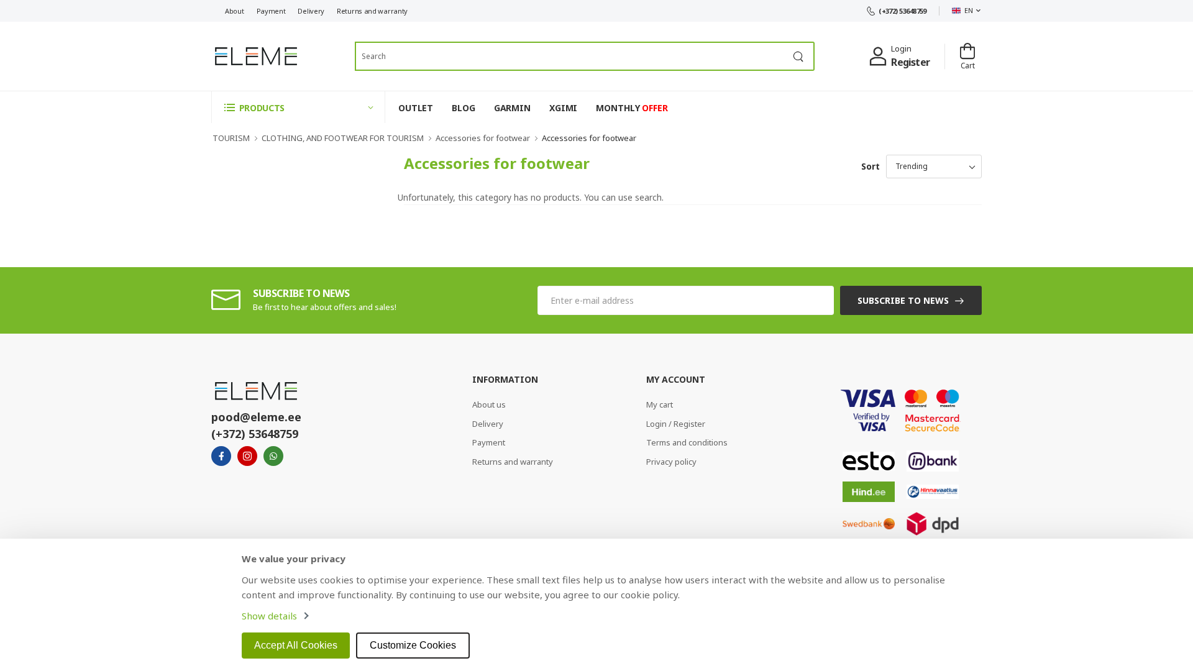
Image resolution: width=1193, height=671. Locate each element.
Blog (463, 108)
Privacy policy (671, 461)
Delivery (311, 11)
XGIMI (563, 108)
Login (901, 48)
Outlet (415, 108)
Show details (269, 615)
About (234, 11)
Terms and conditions (687, 442)
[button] (298, 107)
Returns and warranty (372, 11)
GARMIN (512, 108)
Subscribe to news (903, 300)
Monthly (631, 108)
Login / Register (675, 423)
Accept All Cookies (295, 645)
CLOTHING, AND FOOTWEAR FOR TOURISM (343, 138)
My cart (659, 404)
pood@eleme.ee (256, 416)
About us (489, 404)
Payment (271, 11)
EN (968, 10)
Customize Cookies (413, 645)
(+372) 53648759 (902, 11)
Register (910, 62)
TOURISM (231, 138)
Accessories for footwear (483, 138)
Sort (870, 166)
